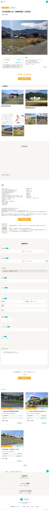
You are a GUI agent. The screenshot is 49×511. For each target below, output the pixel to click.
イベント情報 (23, 506)
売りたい (32, 506)
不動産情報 (6, 471)
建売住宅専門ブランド (15, 506)
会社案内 (37, 506)
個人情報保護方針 (17, 371)
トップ (2, 471)
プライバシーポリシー (4, 509)
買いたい (28, 506)
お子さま (7, 338)
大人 (3, 338)
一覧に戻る (25, 465)
